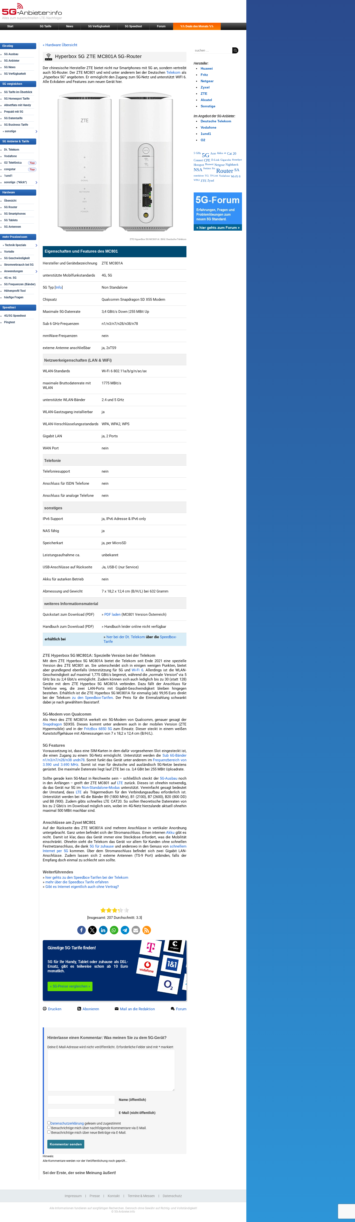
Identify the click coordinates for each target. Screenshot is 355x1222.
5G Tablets (11, 220)
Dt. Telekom (11, 149)
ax (225, 153)
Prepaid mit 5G (13, 111)
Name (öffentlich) (132, 1100)
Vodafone (10, 156)
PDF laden (112, 614)
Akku (170, 832)
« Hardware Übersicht (60, 45)
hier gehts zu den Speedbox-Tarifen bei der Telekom (86, 877)
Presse (95, 1196)
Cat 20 (231, 153)
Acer (213, 153)
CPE (207, 160)
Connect (198, 160)
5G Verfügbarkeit (99, 26)
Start (10, 26)
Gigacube (225, 160)
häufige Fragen (13, 297)
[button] (81, 930)
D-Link (215, 160)
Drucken (54, 1009)
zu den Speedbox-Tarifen (92, 697)
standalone (199, 176)
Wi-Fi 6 (137, 670)
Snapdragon (52, 724)
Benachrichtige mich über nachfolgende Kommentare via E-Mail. (99, 1128)
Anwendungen (13, 271)
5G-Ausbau (168, 778)
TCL (207, 176)
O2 (203, 140)
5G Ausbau (11, 54)
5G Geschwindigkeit (17, 258)
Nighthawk (232, 164)
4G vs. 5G (10, 277)
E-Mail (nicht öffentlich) (137, 1113)
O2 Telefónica (12, 162)
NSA (198, 169)
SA (236, 169)
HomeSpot (237, 160)
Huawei (207, 68)
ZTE (204, 93)
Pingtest (9, 322)
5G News (9, 67)
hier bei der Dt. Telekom (125, 637)
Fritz (204, 75)
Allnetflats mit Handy (17, 105)
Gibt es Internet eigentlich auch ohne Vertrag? (82, 887)
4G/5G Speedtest (15, 315)
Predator (207, 168)
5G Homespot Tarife (16, 98)
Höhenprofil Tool (15, 291)
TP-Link (214, 176)
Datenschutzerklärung (67, 1123)
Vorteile (9, 251)
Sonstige (208, 106)
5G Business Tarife (16, 124)
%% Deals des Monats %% (196, 26)
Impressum (73, 1196)
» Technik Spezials (14, 245)
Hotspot (199, 165)
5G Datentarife (13, 118)
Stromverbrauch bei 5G (19, 264)
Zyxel (205, 87)
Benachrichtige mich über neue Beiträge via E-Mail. (88, 1132)
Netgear (207, 81)
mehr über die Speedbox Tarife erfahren (76, 882)
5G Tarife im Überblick (18, 92)
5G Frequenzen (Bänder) (20, 284)
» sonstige (9, 131)
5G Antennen (12, 226)
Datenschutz (172, 1196)
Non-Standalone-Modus (101, 787)
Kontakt (114, 1196)
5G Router (10, 207)
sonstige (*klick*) (15, 182)
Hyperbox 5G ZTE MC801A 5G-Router (98, 56)
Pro (213, 168)
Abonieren (90, 1009)
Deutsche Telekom (216, 121)
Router (224, 170)
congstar (9, 169)
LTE (120, 783)
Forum (161, 26)
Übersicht (10, 200)
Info (59, 287)
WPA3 (197, 180)
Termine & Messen (141, 1196)
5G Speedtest (133, 26)
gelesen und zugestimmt (85, 1123)
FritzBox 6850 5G (98, 729)
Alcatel (206, 100)
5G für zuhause (102, 846)
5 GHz (197, 153)
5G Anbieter (11, 60)
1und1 (8, 175)
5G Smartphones (15, 213)
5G (205, 155)
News (69, 26)
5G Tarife (45, 26)
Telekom (173, 72)
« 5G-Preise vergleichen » (70, 986)
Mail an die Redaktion (137, 1009)
